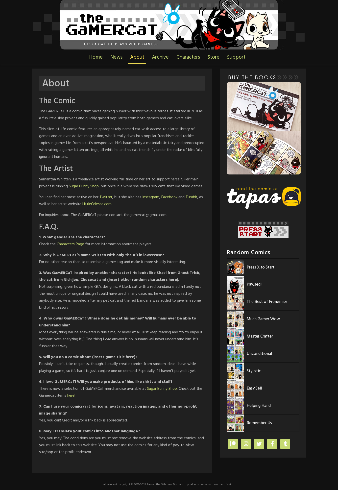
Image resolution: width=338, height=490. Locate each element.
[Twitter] (259, 444)
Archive (160, 57)
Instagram (150, 197)
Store (213, 57)
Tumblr (191, 197)
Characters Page (70, 244)
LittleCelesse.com (97, 204)
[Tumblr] (285, 444)
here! (71, 395)
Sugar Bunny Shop (84, 186)
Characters (188, 57)
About (137, 57)
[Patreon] (233, 444)
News (116, 57)
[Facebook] (272, 444)
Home (96, 57)
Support (236, 57)
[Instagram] (246, 444)
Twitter (105, 197)
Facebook (169, 197)
